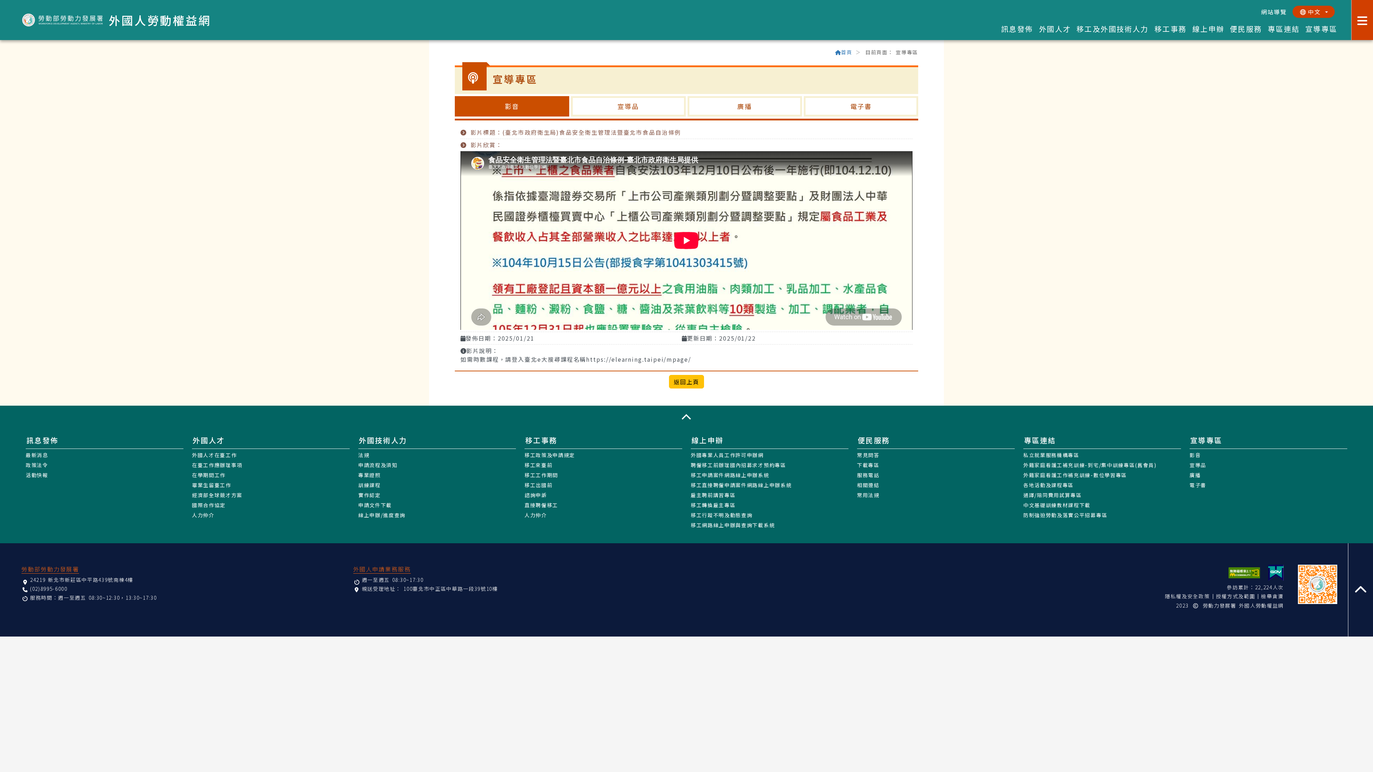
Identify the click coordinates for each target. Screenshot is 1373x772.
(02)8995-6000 (49, 588)
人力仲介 (203, 515)
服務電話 (868, 475)
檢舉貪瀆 (1272, 596)
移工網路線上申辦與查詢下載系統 (733, 525)
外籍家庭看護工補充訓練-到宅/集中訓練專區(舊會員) (1090, 465)
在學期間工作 (209, 475)
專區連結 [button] (1284, 29)
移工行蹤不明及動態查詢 (721, 515)
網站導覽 (1274, 12)
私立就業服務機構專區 (1051, 455)
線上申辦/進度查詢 (381, 515)
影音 (512, 106)
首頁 (846, 52)
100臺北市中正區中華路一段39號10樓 (450, 588)
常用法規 (868, 495)
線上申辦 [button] (1208, 29)
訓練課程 (369, 485)
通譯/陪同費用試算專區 (1052, 495)
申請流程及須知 (378, 465)
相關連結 (868, 485)
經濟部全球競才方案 (217, 495)
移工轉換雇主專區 (713, 505)
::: (458, 53)
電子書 (861, 106)
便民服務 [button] (1246, 29)
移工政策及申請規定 (550, 455)
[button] (686, 417)
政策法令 (37, 465)
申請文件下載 (375, 505)
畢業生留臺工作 (211, 485)
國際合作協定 (209, 505)
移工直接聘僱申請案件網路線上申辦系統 (741, 485)
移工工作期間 (541, 475)
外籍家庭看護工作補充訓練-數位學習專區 (1075, 475)
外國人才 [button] (1055, 29)
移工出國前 (538, 485)
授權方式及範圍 (1235, 596)
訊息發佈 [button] (1017, 29)
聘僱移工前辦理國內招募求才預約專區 (738, 465)
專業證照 (369, 475)
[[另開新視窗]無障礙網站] (1244, 572)
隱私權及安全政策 (1187, 596)
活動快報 (37, 475)
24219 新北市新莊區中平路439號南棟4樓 (81, 579)
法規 (363, 455)
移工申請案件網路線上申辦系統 (730, 475)
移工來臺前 (538, 465)
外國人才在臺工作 (214, 455)
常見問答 (868, 455)
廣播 (744, 106)
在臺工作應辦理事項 (217, 465)
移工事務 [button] (1171, 29)
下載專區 (868, 465)
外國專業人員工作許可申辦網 (727, 455)
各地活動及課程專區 (1048, 485)
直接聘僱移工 (541, 505)
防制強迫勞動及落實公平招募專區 (1065, 515)
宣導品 (628, 106)
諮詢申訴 (536, 495)
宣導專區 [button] (1321, 29)
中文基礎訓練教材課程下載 (1057, 505)
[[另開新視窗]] (1276, 573)
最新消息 (37, 455)
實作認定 (369, 495)
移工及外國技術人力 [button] (1113, 29)
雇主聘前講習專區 (713, 495)
